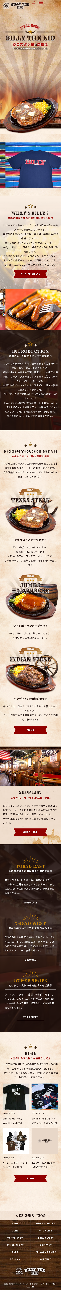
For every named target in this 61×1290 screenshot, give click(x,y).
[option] (30, 165)
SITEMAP (46, 1259)
